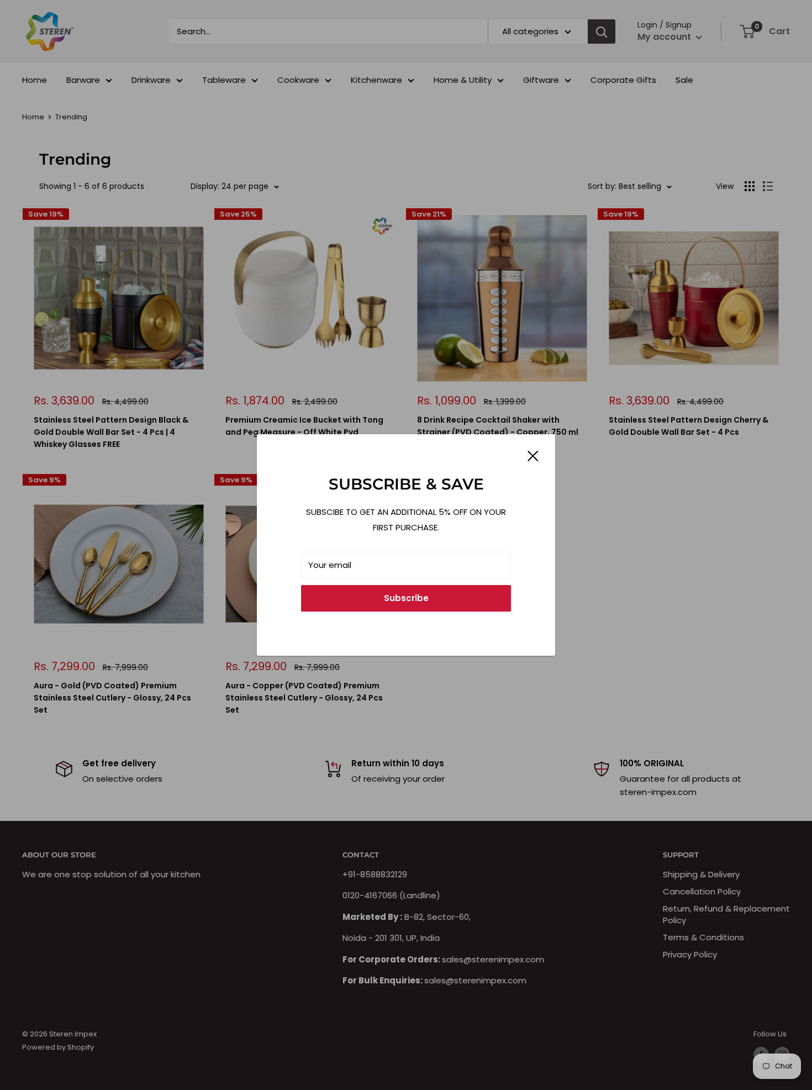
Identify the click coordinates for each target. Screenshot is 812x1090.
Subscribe (406, 598)
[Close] (533, 455)
